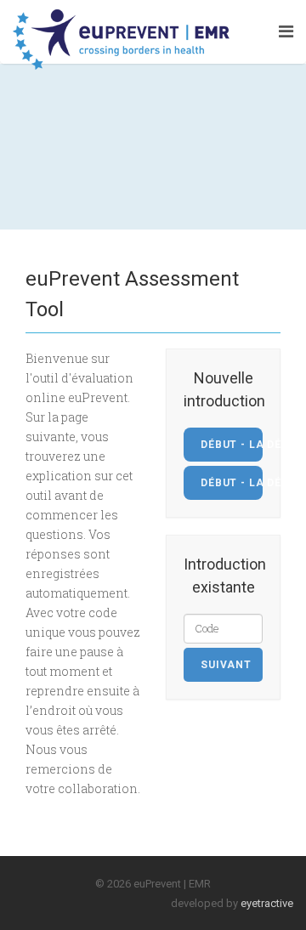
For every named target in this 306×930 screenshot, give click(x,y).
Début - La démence (232, 483)
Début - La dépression (232, 445)
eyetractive (267, 903)
